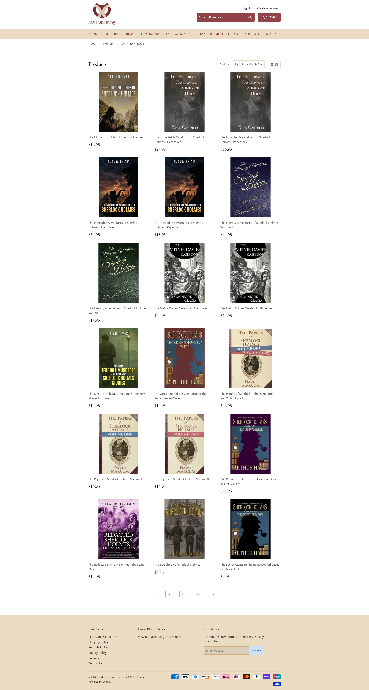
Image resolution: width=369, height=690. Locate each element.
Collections (177, 34)
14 (205, 594)
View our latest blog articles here (159, 637)
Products (108, 43)
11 (183, 594)
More (270, 33)
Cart (272, 17)
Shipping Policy (98, 642)
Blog (130, 34)
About (93, 34)
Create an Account (269, 8)
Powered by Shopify (99, 681)
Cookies (93, 658)
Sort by (224, 64)
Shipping (113, 34)
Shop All (252, 34)
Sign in (247, 8)
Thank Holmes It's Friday (218, 34)
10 (175, 594)
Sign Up (257, 650)
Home (92, 43)
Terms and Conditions (102, 637)
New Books (150, 34)
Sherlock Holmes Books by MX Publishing (120, 677)
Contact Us (95, 663)
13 (198, 594)
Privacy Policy (97, 653)
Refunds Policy (98, 647)
